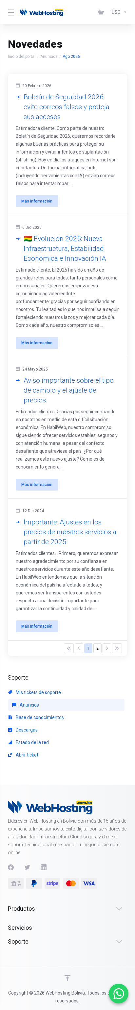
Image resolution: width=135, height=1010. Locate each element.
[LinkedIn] (43, 867)
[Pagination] (69, 648)
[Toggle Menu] (10, 12)
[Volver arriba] (67, 978)
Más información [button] (36, 201)
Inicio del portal (21, 56)
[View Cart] (102, 12)
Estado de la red (32, 742)
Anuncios (49, 56)
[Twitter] (27, 867)
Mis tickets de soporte (38, 692)
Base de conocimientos (39, 717)
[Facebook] (11, 867)
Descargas (26, 730)
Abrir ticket (26, 755)
